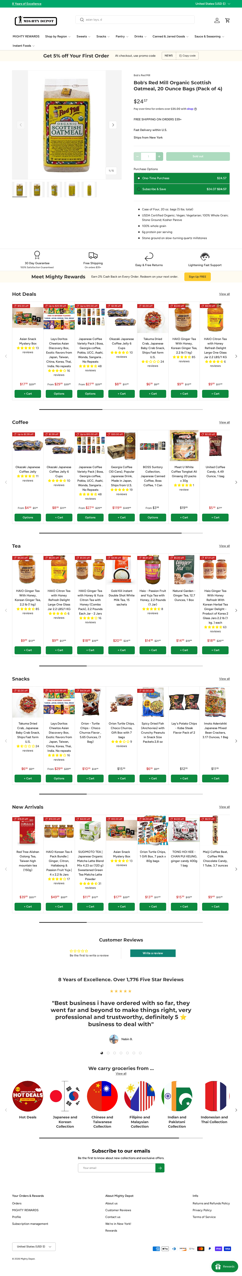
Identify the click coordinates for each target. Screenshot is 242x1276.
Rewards (111, 1230)
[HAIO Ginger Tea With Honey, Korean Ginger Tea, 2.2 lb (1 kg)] (184, 317)
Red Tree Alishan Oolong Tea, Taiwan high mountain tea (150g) (27, 861)
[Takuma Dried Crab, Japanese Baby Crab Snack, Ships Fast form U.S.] (152, 317)
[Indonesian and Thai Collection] (214, 1096)
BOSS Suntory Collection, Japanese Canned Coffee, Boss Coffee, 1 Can (153, 476)
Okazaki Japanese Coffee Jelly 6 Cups (121, 343)
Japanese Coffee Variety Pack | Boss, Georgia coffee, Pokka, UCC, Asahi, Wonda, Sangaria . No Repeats (90, 350)
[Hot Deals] (27, 1096)
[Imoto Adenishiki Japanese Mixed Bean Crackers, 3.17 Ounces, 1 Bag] (215, 702)
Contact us (112, 1217)
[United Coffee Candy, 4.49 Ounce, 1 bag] (215, 445)
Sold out (198, 156)
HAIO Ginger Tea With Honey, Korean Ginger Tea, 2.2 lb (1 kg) (184, 345)
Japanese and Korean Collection (65, 1121)
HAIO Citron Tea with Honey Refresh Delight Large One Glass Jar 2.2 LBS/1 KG (215, 348)
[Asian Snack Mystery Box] (27, 317)
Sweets (82, 36)
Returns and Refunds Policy (211, 1203)
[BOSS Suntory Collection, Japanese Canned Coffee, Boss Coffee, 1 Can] (152, 445)
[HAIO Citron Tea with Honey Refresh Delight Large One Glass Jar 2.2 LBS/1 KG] (215, 317)
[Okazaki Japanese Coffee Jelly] (27, 445)
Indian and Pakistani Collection (177, 1121)
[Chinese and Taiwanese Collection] (102, 1096)
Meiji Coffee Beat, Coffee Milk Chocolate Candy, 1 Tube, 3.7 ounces (215, 858)
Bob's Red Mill (142, 75)
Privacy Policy (202, 1210)
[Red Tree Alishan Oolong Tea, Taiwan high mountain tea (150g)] (27, 830)
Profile (16, 1217)
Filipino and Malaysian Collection (140, 1121)
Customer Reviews (118, 1210)
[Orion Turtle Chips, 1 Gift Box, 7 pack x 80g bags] (152, 830)
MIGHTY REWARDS (26, 36)
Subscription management (30, 1224)
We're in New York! (118, 1224)
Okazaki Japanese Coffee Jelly (28, 469)
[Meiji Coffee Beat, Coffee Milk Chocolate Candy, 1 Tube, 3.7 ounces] (215, 830)
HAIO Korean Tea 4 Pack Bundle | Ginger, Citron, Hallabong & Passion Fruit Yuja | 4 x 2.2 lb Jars (59, 863)
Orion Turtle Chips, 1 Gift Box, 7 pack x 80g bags (153, 856)
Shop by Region (56, 36)
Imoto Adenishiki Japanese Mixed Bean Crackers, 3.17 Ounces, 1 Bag (215, 730)
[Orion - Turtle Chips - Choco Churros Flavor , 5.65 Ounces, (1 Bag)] (90, 702)
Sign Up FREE (197, 276)
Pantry (120, 36)
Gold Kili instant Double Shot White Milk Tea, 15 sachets (122, 597)
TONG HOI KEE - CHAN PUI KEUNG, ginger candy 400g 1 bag (184, 858)
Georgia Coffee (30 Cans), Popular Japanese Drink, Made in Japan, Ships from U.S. (121, 476)
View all (224, 294)
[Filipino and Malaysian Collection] (139, 1096)
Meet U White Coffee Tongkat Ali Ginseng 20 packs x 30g (184, 473)
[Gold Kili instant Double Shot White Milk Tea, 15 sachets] (121, 569)
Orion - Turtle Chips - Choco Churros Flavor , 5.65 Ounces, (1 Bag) (90, 732)
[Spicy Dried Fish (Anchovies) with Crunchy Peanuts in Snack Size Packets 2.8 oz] (152, 702)
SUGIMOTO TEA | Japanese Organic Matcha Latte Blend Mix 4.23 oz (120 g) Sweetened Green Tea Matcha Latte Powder (90, 865)
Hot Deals (27, 1117)
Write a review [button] (153, 953)
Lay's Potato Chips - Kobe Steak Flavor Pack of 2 (184, 728)
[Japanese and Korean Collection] (65, 1096)
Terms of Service (204, 1217)
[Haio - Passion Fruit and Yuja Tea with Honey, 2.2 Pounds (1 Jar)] (152, 569)
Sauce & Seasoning (208, 36)
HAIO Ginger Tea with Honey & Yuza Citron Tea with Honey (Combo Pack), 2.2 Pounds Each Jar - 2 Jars (90, 602)
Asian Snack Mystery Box (27, 341)
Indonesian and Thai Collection (214, 1119)
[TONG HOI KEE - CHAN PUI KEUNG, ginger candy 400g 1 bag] (184, 830)
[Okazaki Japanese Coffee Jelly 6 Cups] (121, 317)
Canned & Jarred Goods (169, 36)
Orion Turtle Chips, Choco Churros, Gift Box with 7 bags (122, 730)
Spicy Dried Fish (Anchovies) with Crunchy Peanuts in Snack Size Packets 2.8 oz (153, 732)
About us (111, 1203)
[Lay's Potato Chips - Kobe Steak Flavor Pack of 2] (184, 702)
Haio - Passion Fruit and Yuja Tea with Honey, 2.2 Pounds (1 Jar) (153, 597)
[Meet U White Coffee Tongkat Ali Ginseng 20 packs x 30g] (184, 445)
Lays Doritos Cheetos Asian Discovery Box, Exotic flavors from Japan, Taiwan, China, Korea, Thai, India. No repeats (59, 352)
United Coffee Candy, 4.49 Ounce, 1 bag (215, 471)
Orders (16, 1203)
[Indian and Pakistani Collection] (176, 1096)
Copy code (189, 55)
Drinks (138, 36)
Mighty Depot (28, 1258)
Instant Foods (22, 45)
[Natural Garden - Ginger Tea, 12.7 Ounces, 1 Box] (184, 569)
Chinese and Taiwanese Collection (102, 1121)
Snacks (101, 36)
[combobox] (135, 19)
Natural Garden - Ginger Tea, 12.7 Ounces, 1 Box (184, 595)
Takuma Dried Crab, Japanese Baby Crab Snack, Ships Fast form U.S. (153, 348)
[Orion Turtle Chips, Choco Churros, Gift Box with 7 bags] (121, 702)
